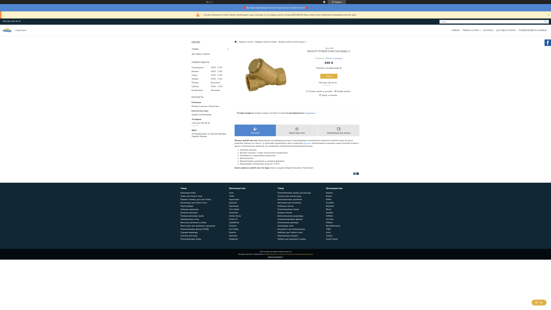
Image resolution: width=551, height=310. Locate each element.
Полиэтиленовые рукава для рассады (294, 192)
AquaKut (329, 212)
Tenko (231, 196)
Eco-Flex (329, 219)
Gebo (328, 232)
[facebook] (354, 174)
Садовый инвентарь (189, 232)
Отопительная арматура (288, 222)
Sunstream (233, 212)
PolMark (329, 216)
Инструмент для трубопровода (291, 229)
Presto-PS (233, 219)
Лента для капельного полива (193, 222)
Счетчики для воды (188, 235)
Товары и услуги (470, 30)
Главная (455, 30)
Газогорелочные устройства (290, 199)
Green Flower (332, 239)
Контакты (488, 30)
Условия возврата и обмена (533, 30)
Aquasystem (234, 199)
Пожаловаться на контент (275, 254)
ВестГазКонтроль (333, 225)
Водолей (330, 206)
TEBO (328, 229)
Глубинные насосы (286, 206)
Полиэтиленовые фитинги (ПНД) (194, 229)
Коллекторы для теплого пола (193, 202)
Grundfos (330, 202)
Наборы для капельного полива (292, 239)
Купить (329, 76)
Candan (329, 235)
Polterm (329, 222)
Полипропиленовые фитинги (290, 219)
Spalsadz (233, 202)
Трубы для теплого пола (191, 196)
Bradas (329, 196)
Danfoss (329, 192)
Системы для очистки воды (289, 196)
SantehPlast (234, 222)
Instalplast (233, 239)
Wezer (329, 209)
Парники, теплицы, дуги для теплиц (195, 199)
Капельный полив (188, 192)
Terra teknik (234, 209)
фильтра (307, 143)
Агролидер (234, 206)
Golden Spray (235, 216)
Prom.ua (288, 251)
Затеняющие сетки (286, 225)
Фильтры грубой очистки (266, 42)
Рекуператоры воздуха (288, 235)
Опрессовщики (186, 206)
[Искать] (545, 22)
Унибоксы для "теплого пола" (290, 232)
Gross (231, 192)
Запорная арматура (189, 212)
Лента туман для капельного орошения (197, 225)
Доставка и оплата (506, 30)
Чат (541, 302)
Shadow (232, 232)
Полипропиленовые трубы (192, 216)
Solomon (233, 225)
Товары (195, 49)
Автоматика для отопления (289, 202)
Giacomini (233, 235)
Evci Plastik (233, 229)
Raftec (328, 199)
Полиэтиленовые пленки (288, 209)
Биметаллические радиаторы (290, 216)
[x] (357, 174)
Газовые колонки (285, 212)
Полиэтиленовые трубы (190, 239)
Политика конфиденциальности (300, 254)
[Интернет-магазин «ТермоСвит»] (7, 30)
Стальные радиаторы (189, 209)
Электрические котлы (189, 219)
